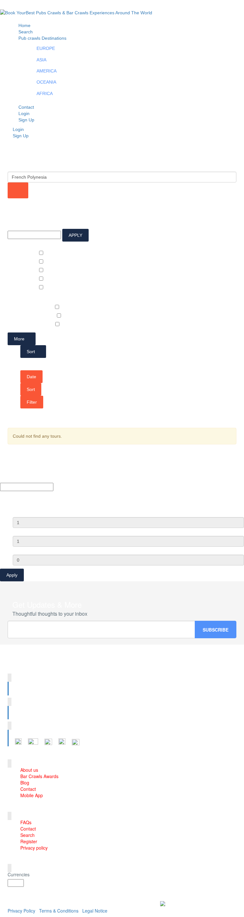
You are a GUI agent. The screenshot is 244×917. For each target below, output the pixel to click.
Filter (32, 402)
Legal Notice (94, 910)
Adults (20, 531)
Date (31, 376)
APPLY (75, 235)
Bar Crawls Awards (39, 776)
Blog (24, 782)
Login (18, 129)
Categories (19, 298)
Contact (28, 789)
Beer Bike (44, 307)
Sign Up (26, 119)
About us (29, 770)
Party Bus (44, 324)
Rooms (20, 512)
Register (28, 841)
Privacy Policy (21, 910)
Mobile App (31, 795)
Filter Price (19, 224)
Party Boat (45, 315)
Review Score (22, 244)
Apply (11, 575)
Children (22, 549)
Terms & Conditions (58, 910)
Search (27, 835)
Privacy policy (34, 848)
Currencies (19, 874)
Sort (31, 351)
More (20, 338)
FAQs (25, 822)
